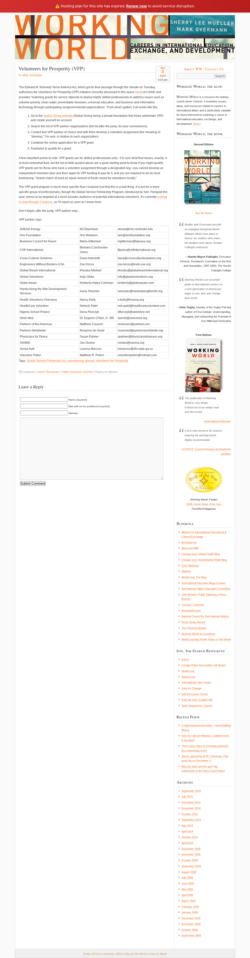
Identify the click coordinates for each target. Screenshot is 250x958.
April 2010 (187, 842)
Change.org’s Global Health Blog (200, 554)
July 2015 (187, 796)
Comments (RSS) (112, 953)
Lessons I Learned (192, 604)
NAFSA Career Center (194, 694)
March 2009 (188, 900)
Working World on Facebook (198, 633)
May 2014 (187, 825)
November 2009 (190, 854)
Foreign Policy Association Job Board (203, 665)
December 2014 (190, 802)
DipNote (186, 571)
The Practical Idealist (193, 628)
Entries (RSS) (91, 953)
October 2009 (189, 860)
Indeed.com (188, 676)
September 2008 (191, 935)
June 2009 (187, 883)
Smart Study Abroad (193, 622)
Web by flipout (158, 953)
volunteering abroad (80, 360)
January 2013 (189, 837)
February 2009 (190, 906)
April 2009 (187, 895)
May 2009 (187, 889)
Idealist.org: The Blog (193, 577)
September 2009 (191, 866)
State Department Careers (197, 705)
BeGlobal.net (189, 542)
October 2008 (189, 929)
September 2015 (191, 790)
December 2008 (190, 918)
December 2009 (190, 848)
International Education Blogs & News (203, 583)
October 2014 (189, 814)
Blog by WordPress (136, 953)
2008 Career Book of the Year (203, 504)
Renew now (136, 6)
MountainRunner (191, 610)
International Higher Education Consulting (205, 588)
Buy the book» (203, 213)
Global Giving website (58, 115)
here (138, 92)
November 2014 (190, 808)
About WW (193, 68)
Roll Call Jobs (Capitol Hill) (196, 699)
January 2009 (189, 912)
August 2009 (188, 872)
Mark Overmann (32, 75)
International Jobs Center (196, 682)
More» (197, 123)
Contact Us (214, 68)
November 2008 (190, 924)
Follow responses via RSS (77, 371)
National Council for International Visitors (205, 616)
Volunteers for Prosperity (112, 360)
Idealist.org (187, 671)
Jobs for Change (191, 688)
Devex (185, 659)
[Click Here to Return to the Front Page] (125, 37)
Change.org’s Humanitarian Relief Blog (204, 559)
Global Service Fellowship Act (46, 360)
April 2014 (187, 831)
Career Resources (48, 371)
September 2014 (191, 819)
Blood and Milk (189, 548)
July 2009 (187, 877)
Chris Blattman (190, 565)
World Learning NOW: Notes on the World (206, 639)
